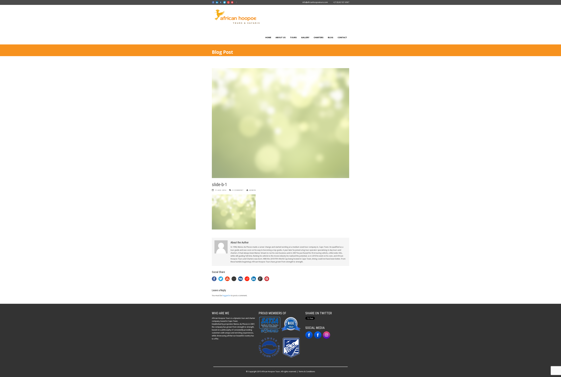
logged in (227, 295)
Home (268, 37)
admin (252, 190)
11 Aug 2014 (220, 190)
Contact (342, 37)
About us (281, 37)
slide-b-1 (219, 184)
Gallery (305, 37)
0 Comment (238, 190)
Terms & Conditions (306, 371)
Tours (293, 37)
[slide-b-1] (280, 123)
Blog (330, 37)
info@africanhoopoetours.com (315, 2)
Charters (318, 37)
